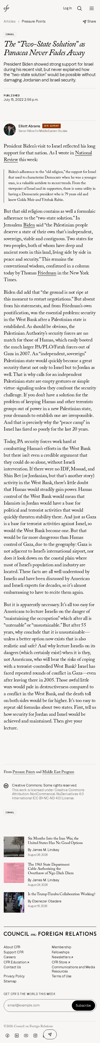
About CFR (12, 947)
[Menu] (91, 8)
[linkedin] (16, 1035)
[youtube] (26, 1035)
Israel (9, 34)
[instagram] (35, 1035)
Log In (67, 8)
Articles (9, 22)
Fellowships (60, 952)
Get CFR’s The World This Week (29, 994)
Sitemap (10, 981)
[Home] (6, 8)
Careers (10, 957)
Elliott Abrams (29, 126)
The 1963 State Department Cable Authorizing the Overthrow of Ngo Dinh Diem (51, 869)
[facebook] (7, 1035)
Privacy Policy (14, 976)
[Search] (79, 8)
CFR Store (59, 962)
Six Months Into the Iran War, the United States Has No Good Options (55, 841)
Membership (61, 947)
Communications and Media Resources (73, 969)
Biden (29, 225)
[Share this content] (50, 1034)
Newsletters (61, 957)
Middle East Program (58, 772)
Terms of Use (62, 976)
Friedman (47, 273)
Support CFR (13, 952)
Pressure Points (24, 772)
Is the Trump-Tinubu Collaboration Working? (61, 894)
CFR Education (15, 962)
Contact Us (12, 967)
